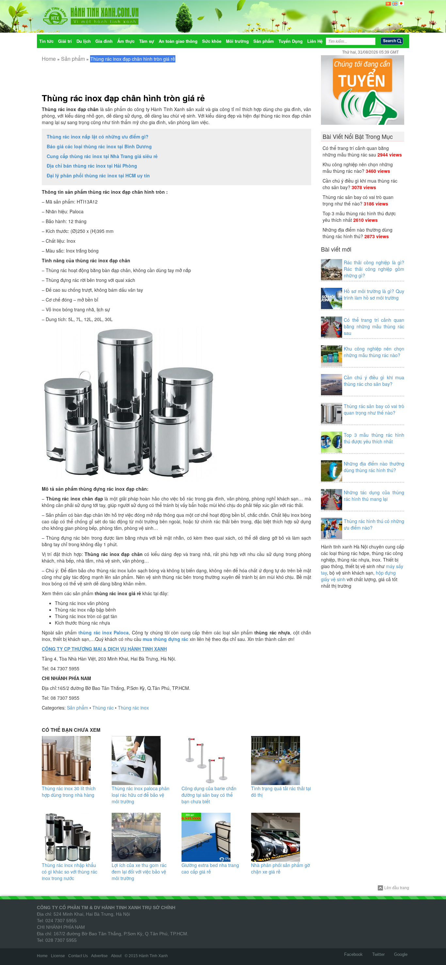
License (58, 956)
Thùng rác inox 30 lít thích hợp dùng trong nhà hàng (69, 791)
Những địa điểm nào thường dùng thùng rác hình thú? (357, 232)
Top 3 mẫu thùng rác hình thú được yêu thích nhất (374, 438)
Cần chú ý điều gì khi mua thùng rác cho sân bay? (374, 380)
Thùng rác (103, 707)
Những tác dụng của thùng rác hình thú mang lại (374, 495)
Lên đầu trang (396, 888)
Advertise (99, 956)
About (116, 956)
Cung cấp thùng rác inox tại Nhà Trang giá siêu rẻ (102, 156)
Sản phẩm (73, 58)
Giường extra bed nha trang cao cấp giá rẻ (210, 868)
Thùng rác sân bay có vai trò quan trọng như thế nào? (358, 200)
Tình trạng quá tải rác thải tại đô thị (281, 791)
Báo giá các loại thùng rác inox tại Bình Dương (99, 146)
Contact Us (78, 956)
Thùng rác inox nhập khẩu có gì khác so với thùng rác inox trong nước (69, 871)
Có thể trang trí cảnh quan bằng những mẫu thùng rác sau (356, 151)
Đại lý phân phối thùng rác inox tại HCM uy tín (98, 175)
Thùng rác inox (133, 707)
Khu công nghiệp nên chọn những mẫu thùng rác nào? (358, 167)
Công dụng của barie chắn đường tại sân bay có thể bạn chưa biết (209, 795)
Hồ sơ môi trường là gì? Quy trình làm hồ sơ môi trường (374, 294)
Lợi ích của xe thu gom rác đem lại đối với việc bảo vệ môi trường (139, 871)
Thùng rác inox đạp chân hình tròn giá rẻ (123, 98)
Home (49, 58)
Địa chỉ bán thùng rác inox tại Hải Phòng (92, 165)
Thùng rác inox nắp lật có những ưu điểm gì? (98, 136)
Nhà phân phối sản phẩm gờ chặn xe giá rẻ (280, 868)
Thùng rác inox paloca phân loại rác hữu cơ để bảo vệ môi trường (140, 795)
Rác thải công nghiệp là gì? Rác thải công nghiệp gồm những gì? (374, 269)
